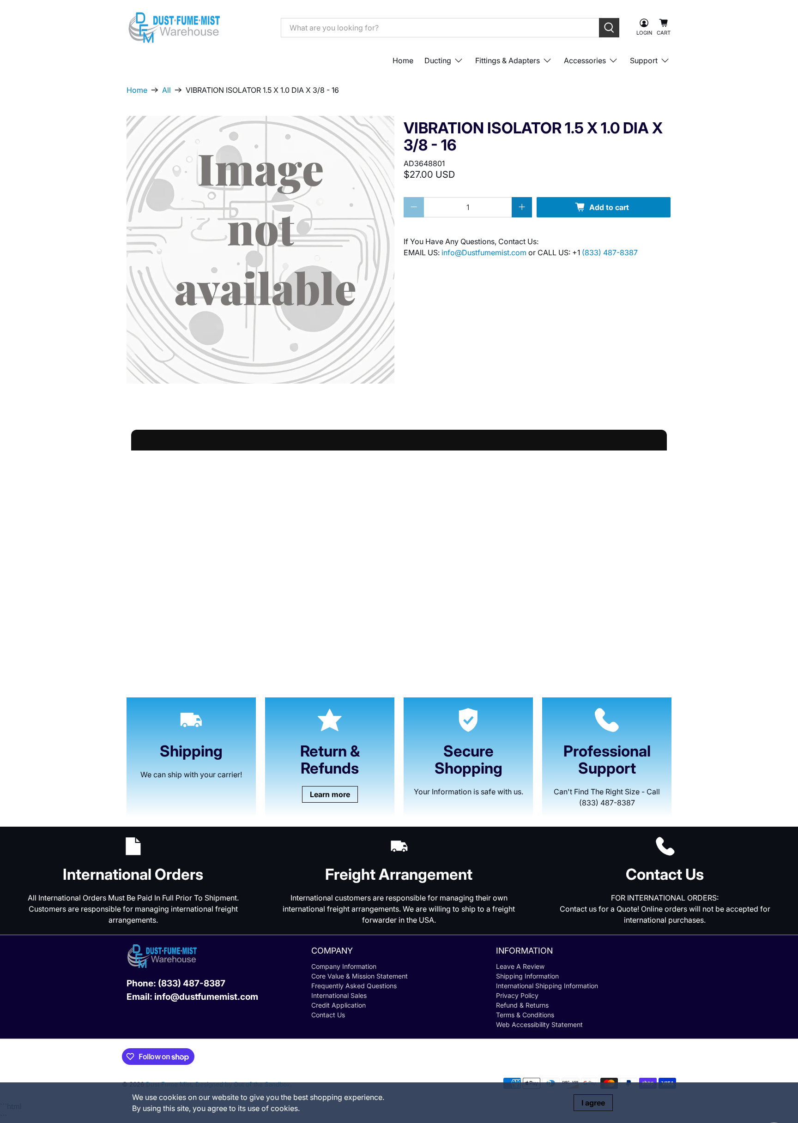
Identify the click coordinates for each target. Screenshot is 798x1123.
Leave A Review (520, 966)
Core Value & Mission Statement (359, 976)
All (166, 90)
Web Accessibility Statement (539, 1024)
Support (644, 60)
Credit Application (338, 1005)
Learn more (330, 794)
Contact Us (328, 1015)
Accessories (585, 60)
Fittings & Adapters (507, 60)
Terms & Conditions (525, 1015)
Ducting (437, 60)
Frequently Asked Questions (354, 986)
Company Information (343, 966)
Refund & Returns (522, 1005)
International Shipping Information (547, 986)
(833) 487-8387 (610, 252)
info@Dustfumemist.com (484, 252)
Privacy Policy (517, 995)
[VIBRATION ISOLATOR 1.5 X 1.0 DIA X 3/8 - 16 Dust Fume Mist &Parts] (260, 250)
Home (403, 60)
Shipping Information (527, 976)
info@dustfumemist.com (206, 996)
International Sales (339, 995)
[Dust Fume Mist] (196, 27)
